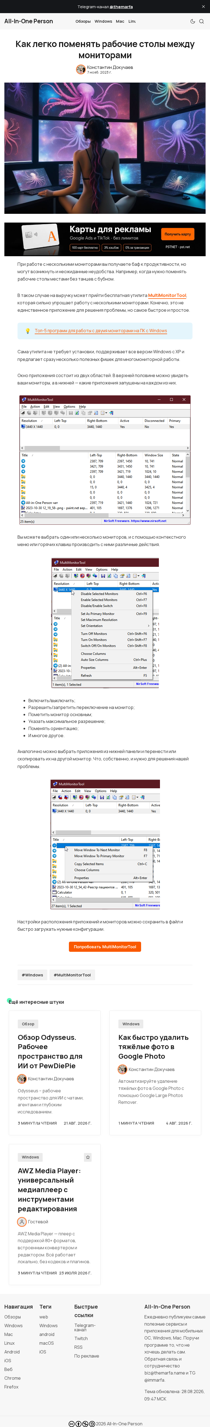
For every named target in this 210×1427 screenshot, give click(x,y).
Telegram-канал (85, 1327)
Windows (103, 21)
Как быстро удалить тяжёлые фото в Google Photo (153, 1046)
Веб (8, 1369)
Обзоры (83, 21)
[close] (203, 6)
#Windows (32, 974)
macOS (46, 1343)
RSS (78, 1347)
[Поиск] (201, 21)
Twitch (81, 1338)
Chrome (12, 1378)
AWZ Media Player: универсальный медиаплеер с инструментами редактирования (49, 1189)
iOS (7, 1361)
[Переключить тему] (193, 21)
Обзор (28, 1024)
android (46, 1334)
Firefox (11, 1387)
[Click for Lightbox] (105, 460)
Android (12, 1352)
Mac (120, 21)
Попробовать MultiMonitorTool (105, 946)
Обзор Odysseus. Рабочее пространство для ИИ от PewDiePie (50, 1051)
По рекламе (86, 1356)
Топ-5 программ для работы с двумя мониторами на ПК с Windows (101, 331)
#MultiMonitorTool (72, 974)
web (43, 1317)
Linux (134, 21)
